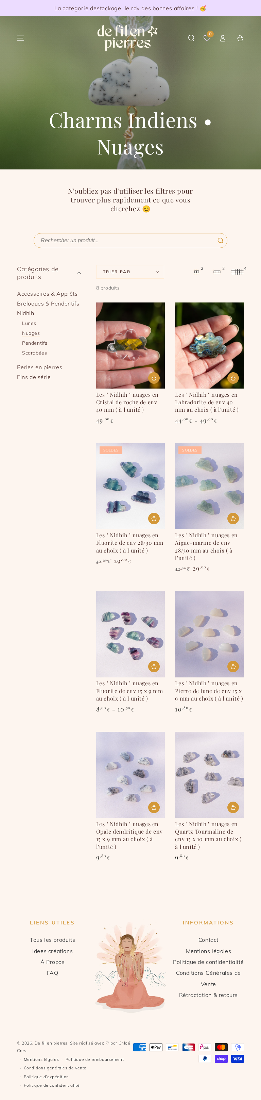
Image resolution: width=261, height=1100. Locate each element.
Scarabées (34, 353)
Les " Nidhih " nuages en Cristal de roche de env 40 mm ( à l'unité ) (127, 402)
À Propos (52, 961)
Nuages (31, 333)
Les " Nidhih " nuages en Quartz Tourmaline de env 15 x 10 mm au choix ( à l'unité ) (208, 835)
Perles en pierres (39, 367)
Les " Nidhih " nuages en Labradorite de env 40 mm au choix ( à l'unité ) (207, 402)
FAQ (52, 972)
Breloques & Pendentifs (48, 303)
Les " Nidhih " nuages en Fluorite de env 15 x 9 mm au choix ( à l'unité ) (129, 690)
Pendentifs (35, 343)
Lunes (29, 323)
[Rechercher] (220, 240)
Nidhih (25, 313)
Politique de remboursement (95, 1059)
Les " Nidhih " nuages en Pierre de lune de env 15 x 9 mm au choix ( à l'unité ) (209, 690)
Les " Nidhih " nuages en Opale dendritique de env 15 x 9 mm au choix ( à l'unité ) (129, 835)
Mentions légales (208, 951)
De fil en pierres (51, 1043)
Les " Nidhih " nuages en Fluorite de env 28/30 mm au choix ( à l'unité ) (129, 542)
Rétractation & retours (208, 994)
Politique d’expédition (46, 1076)
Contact (208, 939)
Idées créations (52, 951)
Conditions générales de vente (55, 1067)
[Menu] (21, 38)
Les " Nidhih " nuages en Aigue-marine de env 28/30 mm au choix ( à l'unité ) (206, 546)
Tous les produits (52, 939)
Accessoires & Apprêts (47, 293)
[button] (191, 38)
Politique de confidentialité (208, 961)
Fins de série (34, 377)
